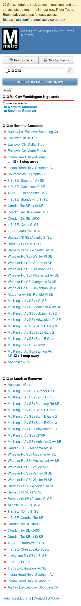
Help (6, 598)
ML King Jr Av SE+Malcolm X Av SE (34, 306)
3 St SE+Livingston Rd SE (27, 568)
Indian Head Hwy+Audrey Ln (29, 580)
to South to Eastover (20, 110)
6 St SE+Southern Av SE (26, 180)
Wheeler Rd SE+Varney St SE (30, 262)
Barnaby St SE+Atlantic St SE (30, 237)
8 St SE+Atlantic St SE (24, 231)
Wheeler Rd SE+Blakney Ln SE (31, 269)
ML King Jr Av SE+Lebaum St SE (32, 313)
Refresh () (40, 82)
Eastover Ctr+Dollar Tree (26, 144)
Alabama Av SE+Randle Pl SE (30, 294)
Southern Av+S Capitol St (26, 174)
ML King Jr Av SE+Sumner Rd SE (33, 390)
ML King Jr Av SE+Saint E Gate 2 (32, 416)
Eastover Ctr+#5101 (22, 137)
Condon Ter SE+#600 (24, 218)
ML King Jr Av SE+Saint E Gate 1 (32, 338)
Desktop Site (21, 598)
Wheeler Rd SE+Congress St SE (32, 281)
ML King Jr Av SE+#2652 (26, 345)
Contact (39, 598)
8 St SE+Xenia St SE (23, 224)
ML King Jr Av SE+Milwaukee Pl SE (34, 319)
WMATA (53, 598)
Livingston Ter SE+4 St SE (27, 555)
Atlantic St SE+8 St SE (24, 504)
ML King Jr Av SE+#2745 (26, 435)
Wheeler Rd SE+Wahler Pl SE (30, 256)
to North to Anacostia (21, 106)
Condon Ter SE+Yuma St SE (29, 212)
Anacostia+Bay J (20, 361)
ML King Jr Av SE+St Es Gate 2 (31, 332)
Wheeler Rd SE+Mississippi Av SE (33, 275)
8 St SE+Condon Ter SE (25, 517)
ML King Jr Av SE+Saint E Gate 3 (32, 326)
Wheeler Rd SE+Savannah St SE (32, 287)
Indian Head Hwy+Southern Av (30, 167)
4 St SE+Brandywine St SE (28, 199)
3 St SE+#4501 (19, 562)
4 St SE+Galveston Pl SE (26, 186)
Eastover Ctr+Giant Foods (27, 150)
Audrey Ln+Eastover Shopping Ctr (33, 131)
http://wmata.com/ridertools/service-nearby (34, 19)
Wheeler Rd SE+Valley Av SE (30, 467)
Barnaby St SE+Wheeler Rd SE (31, 250)
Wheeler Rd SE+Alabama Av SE (32, 454)
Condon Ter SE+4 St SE (25, 205)
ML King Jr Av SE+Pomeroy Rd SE (33, 403)
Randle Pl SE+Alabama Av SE (30, 448)
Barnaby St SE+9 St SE (25, 243)
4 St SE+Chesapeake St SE (28, 192)
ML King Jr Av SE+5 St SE (27, 300)
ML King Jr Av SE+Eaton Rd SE (31, 397)
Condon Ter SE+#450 (24, 530)
